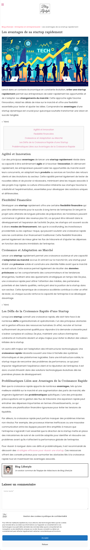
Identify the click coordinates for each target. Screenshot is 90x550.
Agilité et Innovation (44, 129)
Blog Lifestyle (23, 466)
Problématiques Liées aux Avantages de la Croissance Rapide (43, 146)
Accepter (45, 538)
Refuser (45, 544)
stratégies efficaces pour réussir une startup (40, 450)
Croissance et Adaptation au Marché (44, 138)
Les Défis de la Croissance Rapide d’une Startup (43, 142)
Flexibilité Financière (44, 133)
